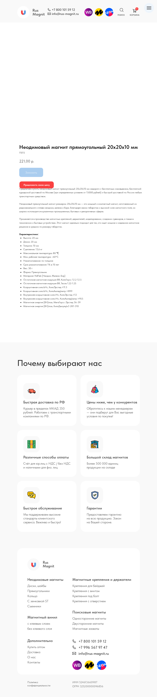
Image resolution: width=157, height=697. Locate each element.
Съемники (34, 606)
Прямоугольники (38, 591)
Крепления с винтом (86, 591)
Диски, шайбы (36, 586)
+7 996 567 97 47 (92, 647)
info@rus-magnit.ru (65, 14)
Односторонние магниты (89, 618)
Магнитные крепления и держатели (101, 579)
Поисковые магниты (89, 612)
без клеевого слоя (39, 629)
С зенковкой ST (37, 601)
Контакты (33, 662)
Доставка (33, 652)
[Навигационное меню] (149, 8)
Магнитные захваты (85, 629)
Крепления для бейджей (88, 586)
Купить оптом (36, 647)
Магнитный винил (42, 617)
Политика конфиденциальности (38, 684)
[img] (49, 9)
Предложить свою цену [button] (37, 184)
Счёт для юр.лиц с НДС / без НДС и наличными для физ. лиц (47, 465)
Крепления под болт (85, 596)
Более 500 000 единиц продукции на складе (102, 465)
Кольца (32, 596)
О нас (31, 657)
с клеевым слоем (38, 623)
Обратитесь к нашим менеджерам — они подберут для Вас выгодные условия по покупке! (110, 412)
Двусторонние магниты (88, 623)
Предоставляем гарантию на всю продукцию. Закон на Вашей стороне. (104, 518)
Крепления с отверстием (89, 601)
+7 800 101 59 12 (63, 10)
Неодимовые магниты (45, 579)
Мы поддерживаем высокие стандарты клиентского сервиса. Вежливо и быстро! (42, 518)
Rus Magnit (39, 12)
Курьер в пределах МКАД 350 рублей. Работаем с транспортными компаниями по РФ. (47, 412)
